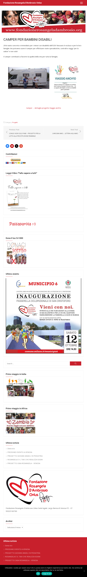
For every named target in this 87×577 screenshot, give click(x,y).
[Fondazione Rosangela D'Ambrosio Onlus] (43, 21)
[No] (84, 571)
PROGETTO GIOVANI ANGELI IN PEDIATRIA (24, 456)
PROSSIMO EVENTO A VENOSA (19, 452)
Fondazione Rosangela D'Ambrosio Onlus (22, 3)
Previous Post (24, 133)
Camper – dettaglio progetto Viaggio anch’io (43, 108)
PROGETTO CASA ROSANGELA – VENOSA (23, 463)
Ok (38, 574)
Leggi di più (46, 574)
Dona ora (11, 448)
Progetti (15, 122)
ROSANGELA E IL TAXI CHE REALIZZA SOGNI (25, 459)
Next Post (65, 132)
